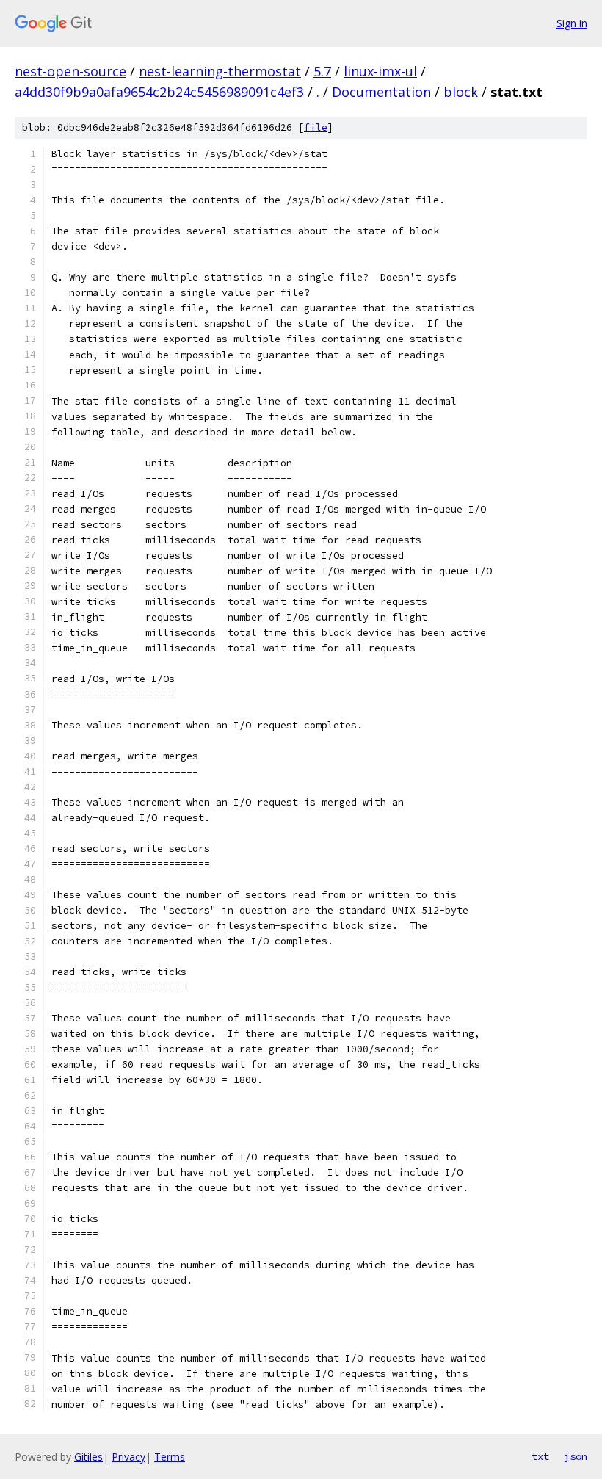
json (575, 1456)
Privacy (128, 1457)
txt (540, 1456)
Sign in (571, 23)
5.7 (322, 71)
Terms (169, 1457)
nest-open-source (70, 71)
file (315, 127)
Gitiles (88, 1457)
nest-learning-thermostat (220, 71)
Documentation (381, 92)
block (460, 92)
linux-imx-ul (380, 71)
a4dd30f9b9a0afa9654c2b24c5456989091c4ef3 (159, 92)
